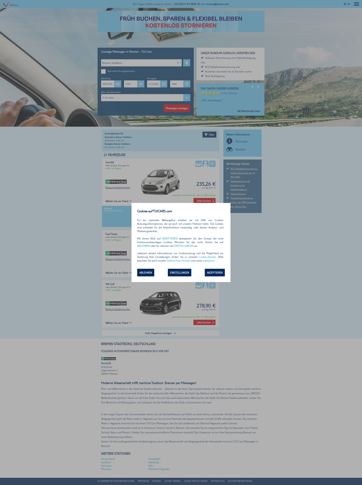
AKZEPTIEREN (215, 272)
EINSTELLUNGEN (179, 272)
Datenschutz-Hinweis (178, 260)
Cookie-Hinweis (207, 256)
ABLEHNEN (145, 272)
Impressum (209, 260)
